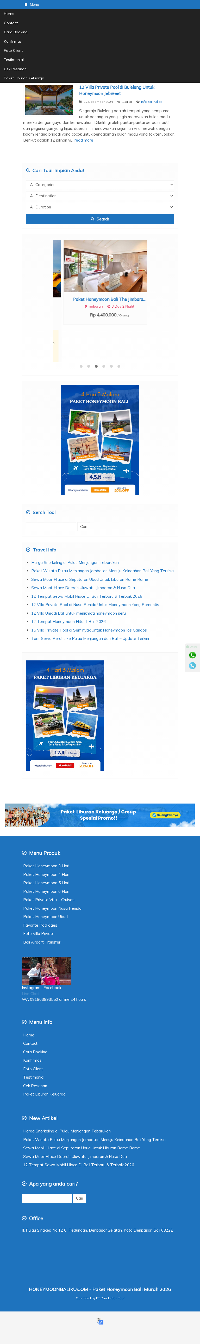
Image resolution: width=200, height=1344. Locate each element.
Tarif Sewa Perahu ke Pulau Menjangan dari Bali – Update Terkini (90, 603)
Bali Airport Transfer (41, 907)
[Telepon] (192, 666)
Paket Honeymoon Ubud (45, 881)
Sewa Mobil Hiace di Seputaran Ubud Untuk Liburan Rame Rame (89, 544)
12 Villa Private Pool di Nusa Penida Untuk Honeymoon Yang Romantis (95, 569)
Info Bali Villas (151, 102)
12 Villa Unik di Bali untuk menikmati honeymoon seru (78, 578)
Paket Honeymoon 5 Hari (46, 847)
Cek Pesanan (15, 69)
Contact (11, 23)
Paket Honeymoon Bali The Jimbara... (100, 299)
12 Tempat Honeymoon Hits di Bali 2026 (68, 586)
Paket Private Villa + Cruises (48, 864)
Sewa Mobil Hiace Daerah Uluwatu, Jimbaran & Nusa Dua (83, 552)
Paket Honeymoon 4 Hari (46, 839)
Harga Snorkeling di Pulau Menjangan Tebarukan (75, 527)
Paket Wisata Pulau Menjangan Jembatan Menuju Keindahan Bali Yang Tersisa (102, 535)
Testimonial (14, 59)
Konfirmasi (13, 41)
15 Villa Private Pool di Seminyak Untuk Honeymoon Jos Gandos (89, 595)
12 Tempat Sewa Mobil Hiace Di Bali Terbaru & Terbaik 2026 (86, 561)
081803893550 (44, 964)
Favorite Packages (40, 890)
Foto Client (13, 50)
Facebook (52, 952)
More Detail (105, 265)
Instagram (31, 952)
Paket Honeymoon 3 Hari (46, 831)
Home (9, 13)
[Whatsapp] (192, 655)
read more (83, 140)
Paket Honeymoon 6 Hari (46, 856)
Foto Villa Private (38, 898)
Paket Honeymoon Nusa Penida (52, 873)
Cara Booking (16, 32)
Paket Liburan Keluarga (24, 78)
